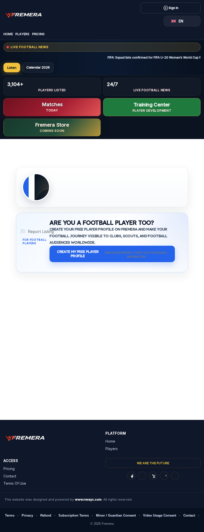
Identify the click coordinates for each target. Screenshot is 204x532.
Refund (45, 515)
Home (8, 34)
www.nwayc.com (88, 499)
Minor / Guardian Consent (116, 515)
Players (22, 34)
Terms (9, 515)
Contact (9, 476)
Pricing (38, 34)
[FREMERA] (27, 14)
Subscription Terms (73, 515)
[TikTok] (164, 475)
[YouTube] (175, 475)
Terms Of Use (14, 483)
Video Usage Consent (159, 515)
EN (181, 21)
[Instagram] (142, 475)
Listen (11, 68)
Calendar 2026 (38, 67)
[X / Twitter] (153, 475)
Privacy (27, 515)
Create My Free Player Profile (112, 254)
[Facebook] (131, 475)
